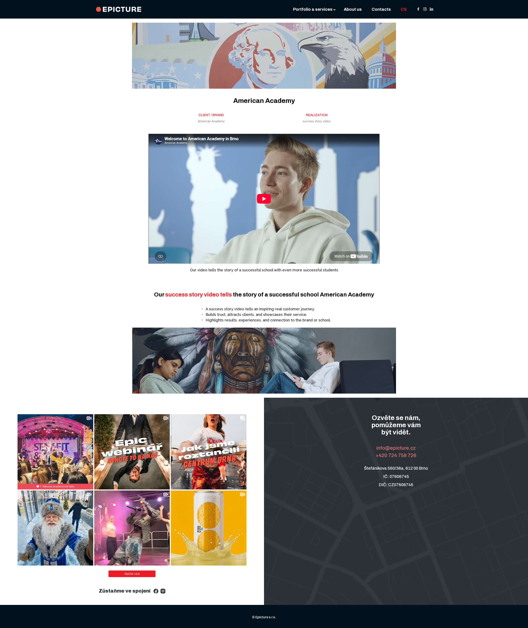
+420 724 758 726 (396, 455)
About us (353, 9)
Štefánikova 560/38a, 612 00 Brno (396, 468)
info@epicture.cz (396, 448)
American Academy (264, 100)
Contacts (381, 9)
